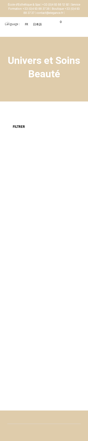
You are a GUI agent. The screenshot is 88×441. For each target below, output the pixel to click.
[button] (57, 22)
